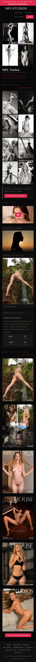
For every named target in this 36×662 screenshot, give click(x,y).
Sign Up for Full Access (15, 196)
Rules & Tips (11, 650)
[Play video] (18, 215)
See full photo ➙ (26, 306)
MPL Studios (10, 70)
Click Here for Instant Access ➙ (18, 4)
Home (9, 645)
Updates (18, 13)
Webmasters (18, 647)
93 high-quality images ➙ (14, 76)
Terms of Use (24, 650)
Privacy (18, 652)
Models (28, 13)
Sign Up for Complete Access (18, 635)
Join (30, 17)
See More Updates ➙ (26, 87)
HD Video (19, 17)
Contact (29, 647)
